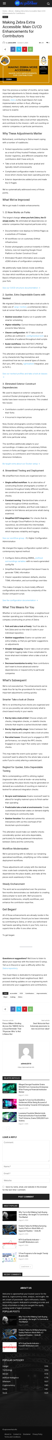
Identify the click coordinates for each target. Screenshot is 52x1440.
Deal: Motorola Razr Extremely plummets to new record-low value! (39, 1026)
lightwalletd (28, 364)
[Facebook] (13, 49)
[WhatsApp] (30, 49)
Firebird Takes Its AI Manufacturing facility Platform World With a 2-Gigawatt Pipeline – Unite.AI (32, 1228)
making (12, 997)
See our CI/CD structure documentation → (21, 288)
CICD (21, 993)
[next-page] (8, 1128)
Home (5, 11)
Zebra (13, 100)
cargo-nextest (20, 307)
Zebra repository (10, 968)
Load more (25, 1266)
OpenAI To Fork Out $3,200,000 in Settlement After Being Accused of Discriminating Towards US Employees (34, 1102)
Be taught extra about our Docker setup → (21, 463)
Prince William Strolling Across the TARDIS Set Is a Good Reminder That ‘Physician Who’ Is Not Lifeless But (13, 1028)
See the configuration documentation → (20, 600)
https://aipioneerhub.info (26, 1067)
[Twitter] (18, 49)
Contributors (29, 993)
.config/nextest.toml (35, 336)
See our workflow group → (14, 538)
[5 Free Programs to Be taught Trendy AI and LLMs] (10, 1257)
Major (6, 997)
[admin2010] (4, 42)
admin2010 (12, 43)
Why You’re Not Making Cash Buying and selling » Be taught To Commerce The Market (33, 1214)
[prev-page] (4, 1128)
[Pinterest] (24, 49)
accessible (13, 993)
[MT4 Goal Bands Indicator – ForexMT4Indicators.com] (10, 1243)
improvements (42, 993)
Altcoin (11, 11)
